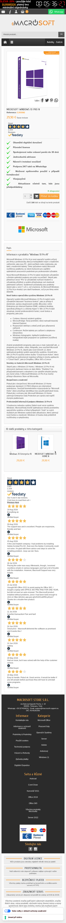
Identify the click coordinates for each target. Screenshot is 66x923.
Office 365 (33, 803)
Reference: (11, 112)
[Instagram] (35, 849)
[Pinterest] (51, 101)
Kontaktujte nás (22, 720)
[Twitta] (47, 101)
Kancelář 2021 (33, 791)
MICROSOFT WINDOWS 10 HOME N (45, 455)
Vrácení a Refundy (22, 753)
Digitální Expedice (22, 765)
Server (44, 739)
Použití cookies (22, 741)
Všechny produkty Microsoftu (33, 810)
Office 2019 (33, 797)
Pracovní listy (44, 726)
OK (61, 34)
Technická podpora (22, 747)
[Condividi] (42, 101)
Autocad (33, 779)
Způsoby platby (22, 759)
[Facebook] (30, 849)
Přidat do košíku (49, 196)
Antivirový (44, 751)
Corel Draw (33, 785)
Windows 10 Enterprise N (20, 454)
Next (17, 502)
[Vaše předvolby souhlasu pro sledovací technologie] (5, 918)
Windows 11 (44, 757)
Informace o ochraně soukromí (22, 727)
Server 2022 (33, 817)
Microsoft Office (44, 720)
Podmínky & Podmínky (22, 734)
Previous (11, 502)
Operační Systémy (44, 733)
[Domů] (5, 42)
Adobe (44, 745)
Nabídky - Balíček (54, 42)
